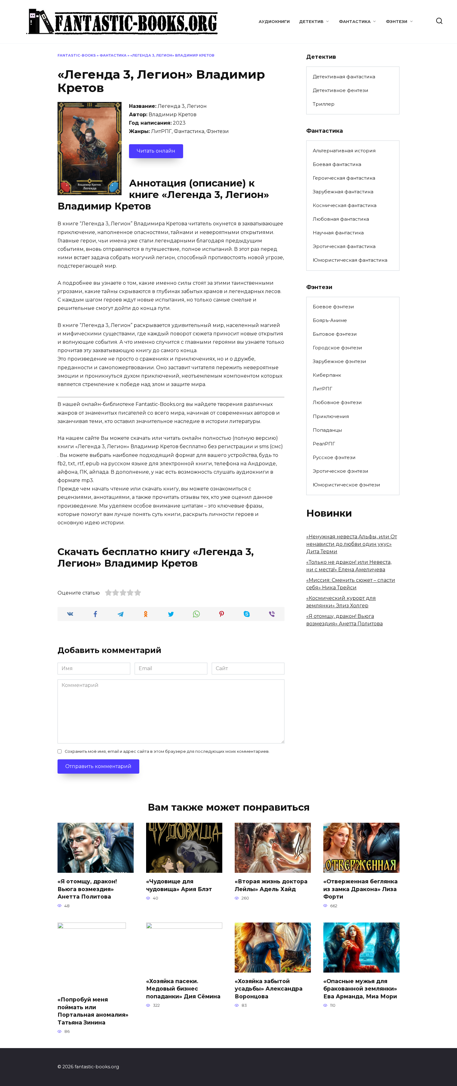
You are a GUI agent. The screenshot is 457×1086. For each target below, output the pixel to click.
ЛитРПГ (322, 389)
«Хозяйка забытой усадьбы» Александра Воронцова (268, 989)
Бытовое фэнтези (335, 334)
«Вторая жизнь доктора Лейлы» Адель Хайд (271, 885)
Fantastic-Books (77, 55)
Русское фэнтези (334, 457)
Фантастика (355, 21)
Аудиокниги (274, 21)
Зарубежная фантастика (343, 192)
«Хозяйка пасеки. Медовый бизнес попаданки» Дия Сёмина (183, 989)
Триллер (324, 104)
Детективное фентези (340, 90)
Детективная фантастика (344, 77)
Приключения (331, 416)
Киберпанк (327, 375)
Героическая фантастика (344, 178)
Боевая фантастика (337, 164)
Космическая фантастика (344, 205)
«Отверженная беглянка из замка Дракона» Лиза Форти (360, 889)
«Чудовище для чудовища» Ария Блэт (179, 885)
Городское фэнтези (337, 348)
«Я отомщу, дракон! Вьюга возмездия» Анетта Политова (87, 889)
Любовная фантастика (341, 219)
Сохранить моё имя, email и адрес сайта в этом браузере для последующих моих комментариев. (167, 751)
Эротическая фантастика (344, 246)
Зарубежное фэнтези (339, 361)
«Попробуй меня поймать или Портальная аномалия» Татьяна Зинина (93, 1011)
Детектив (311, 21)
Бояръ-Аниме (330, 320)
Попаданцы (327, 430)
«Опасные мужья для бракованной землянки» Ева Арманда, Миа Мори (360, 989)
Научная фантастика (338, 233)
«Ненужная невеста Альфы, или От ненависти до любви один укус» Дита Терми (351, 544)
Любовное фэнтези (337, 402)
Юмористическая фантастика (350, 260)
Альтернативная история (344, 151)
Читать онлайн (156, 151)
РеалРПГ (324, 444)
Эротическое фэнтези (340, 471)
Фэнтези (396, 21)
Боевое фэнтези (333, 307)
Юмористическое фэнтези (346, 485)
